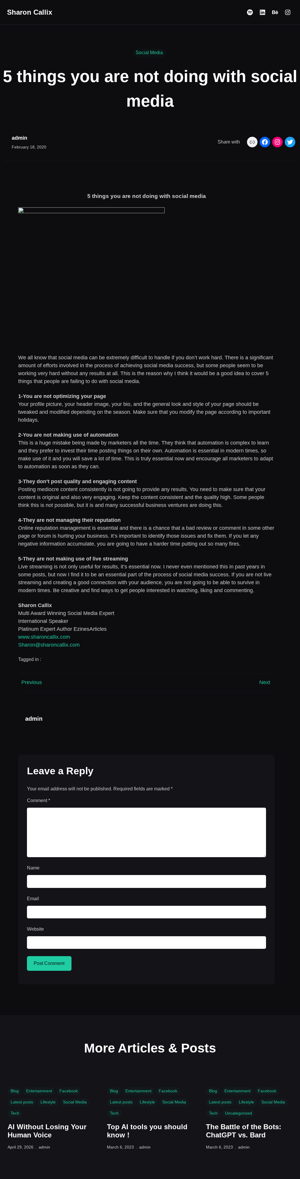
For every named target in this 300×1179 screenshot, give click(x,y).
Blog (15, 1091)
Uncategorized (238, 1113)
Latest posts (22, 1102)
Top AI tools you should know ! (147, 1131)
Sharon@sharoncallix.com (49, 645)
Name (33, 867)
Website (35, 929)
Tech (15, 1113)
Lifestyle (48, 1102)
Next (264, 682)
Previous (31, 682)
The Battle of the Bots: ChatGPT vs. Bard (243, 1131)
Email (33, 898)
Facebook (68, 1091)
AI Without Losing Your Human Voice (47, 1131)
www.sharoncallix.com (44, 637)
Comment (38, 800)
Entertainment (39, 1091)
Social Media (149, 52)
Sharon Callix (29, 12)
